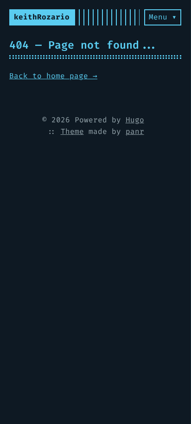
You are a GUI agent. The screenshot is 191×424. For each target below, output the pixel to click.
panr (135, 131)
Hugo (135, 120)
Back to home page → (53, 76)
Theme (72, 131)
